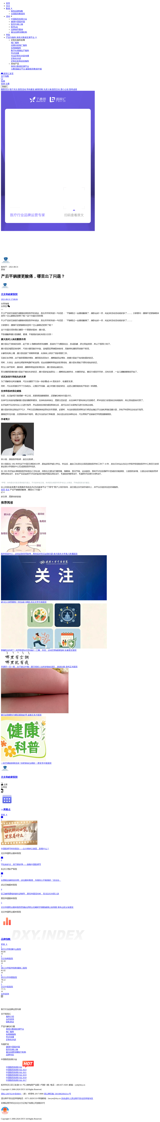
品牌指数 (6, 939)
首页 (8, 3)
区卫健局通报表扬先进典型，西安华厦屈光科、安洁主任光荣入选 (30, 894)
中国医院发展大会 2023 (16, 1070)
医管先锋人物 (17, 24)
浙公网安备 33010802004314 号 (57, 1094)
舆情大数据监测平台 (15, 1029)
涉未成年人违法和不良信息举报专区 (77, 1098)
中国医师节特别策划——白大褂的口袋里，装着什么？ (25, 849)
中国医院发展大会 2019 (16, 1075)
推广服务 (10, 1032)
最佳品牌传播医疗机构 (16, 1052)
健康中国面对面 (18, 22)
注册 (8, 84)
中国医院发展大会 (19, 19)
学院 (8, 35)
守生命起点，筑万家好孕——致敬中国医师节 (21, 864)
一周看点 (5, 809)
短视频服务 (11, 1034)
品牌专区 (10, 1055)
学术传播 (10, 1037)
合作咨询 (10, 1019)
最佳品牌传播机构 (19, 32)
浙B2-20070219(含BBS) (11, 1094)
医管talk (14, 27)
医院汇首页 (8, 73)
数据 (8, 8)
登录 (3, 84)
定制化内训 (11, 1039)
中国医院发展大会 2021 (16, 1072)
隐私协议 (10, 1022)
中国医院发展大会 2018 (16, 1078)
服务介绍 (10, 1016)
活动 (8, 16)
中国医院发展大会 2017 (16, 1080)
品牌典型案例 (17, 29)
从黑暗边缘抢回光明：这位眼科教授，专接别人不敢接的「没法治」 (31, 880)
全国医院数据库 (18, 14)
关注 (8, 6)
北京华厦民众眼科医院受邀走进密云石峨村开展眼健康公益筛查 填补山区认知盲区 (37, 907)
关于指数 (5, 76)
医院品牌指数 (17, 11)
